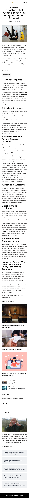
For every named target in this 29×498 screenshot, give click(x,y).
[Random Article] (24, 2)
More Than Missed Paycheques (12, 349)
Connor (12, 21)
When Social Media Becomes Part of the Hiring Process (14, 374)
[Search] (26, 2)
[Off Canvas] (2, 2)
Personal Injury (14, 7)
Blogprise (21, 495)
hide (9, 74)
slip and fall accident (17, 161)
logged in (10, 398)
